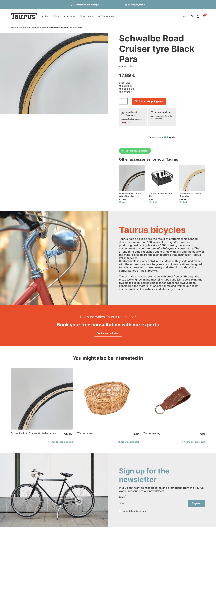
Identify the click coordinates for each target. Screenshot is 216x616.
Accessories (69, 16)
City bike (44, 16)
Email (122, 496)
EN (184, 16)
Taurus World (107, 16)
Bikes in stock (86, 16)
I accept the (135, 511)
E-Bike (56, 16)
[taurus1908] (24, 16)
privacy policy (141, 511)
